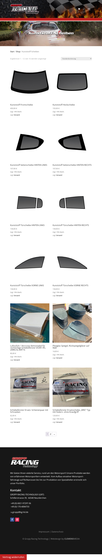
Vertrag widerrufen (13, 557)
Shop (18, 51)
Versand (17, 115)
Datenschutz (57, 531)
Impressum (44, 531)
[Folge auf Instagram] (17, 520)
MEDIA (72, 538)
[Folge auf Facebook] (12, 520)
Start (12, 51)
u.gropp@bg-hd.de (19, 512)
